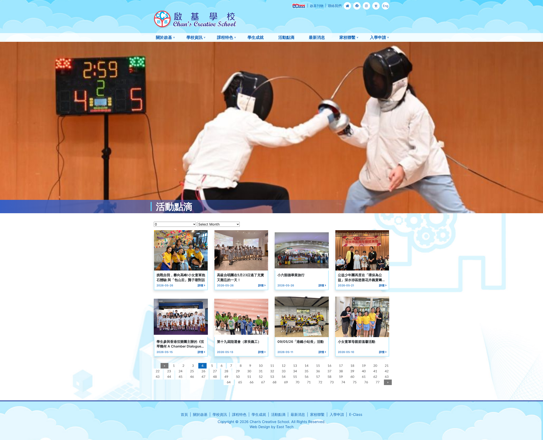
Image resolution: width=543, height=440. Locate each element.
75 (355, 382)
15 (318, 365)
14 (306, 365)
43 (158, 376)
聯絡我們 (334, 6)
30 (249, 371)
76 (366, 382)
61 (364, 376)
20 (375, 365)
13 (295, 365)
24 (180, 371)
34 (295, 371)
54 (283, 376)
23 (169, 371)
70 (297, 382)
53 (272, 376)
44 (169, 376)
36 (318, 371)
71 (309, 382)
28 (226, 371)
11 (272, 365)
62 (375, 376)
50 (238, 376)
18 (352, 365)
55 (295, 376)
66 (251, 382)
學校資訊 (194, 37)
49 (226, 376)
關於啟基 (164, 37)
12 (283, 365)
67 (263, 382)
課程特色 (225, 37)
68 (274, 382)
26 (203, 371)
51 (249, 376)
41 (375, 371)
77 (377, 382)
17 (341, 365)
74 (343, 382)
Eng (385, 6)
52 (261, 376)
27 (215, 371)
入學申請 (378, 37)
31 (261, 371)
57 (318, 376)
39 (352, 371)
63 (387, 376)
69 (286, 382)
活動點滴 (286, 37)
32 (272, 371)
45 (180, 376)
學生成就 (256, 37)
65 (240, 382)
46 (192, 376)
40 (364, 371)
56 (306, 376)
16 (329, 365)
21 (387, 365)
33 (283, 371)
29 (238, 371)
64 (229, 382)
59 (341, 376)
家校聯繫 (347, 37)
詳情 (201, 285)
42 (387, 371)
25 (192, 371)
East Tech (285, 427)
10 (261, 365)
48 (215, 376)
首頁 (184, 414)
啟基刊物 (316, 6)
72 (320, 382)
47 (203, 376)
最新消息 (317, 37)
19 (364, 365)
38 (341, 371)
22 (158, 371)
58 (329, 376)
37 (329, 371)
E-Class (355, 414)
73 (332, 382)
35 (306, 371)
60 (352, 376)
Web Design (260, 427)
